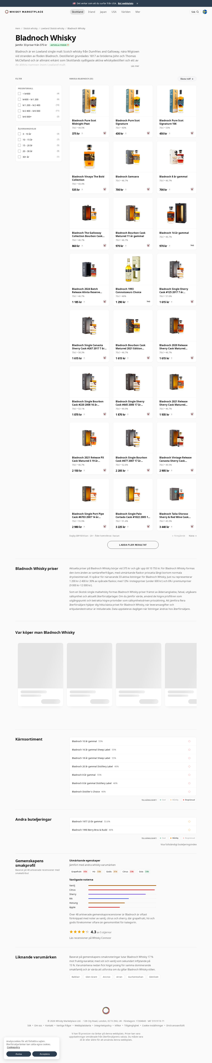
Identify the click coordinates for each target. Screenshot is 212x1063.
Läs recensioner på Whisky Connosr (90, 938)
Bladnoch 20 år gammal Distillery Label (92, 766)
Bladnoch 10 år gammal (84, 741)
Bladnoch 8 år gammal (84, 774)
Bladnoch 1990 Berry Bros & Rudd (89, 829)
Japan (103, 12)
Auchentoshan (135, 976)
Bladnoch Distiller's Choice (86, 791)
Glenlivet (153, 976)
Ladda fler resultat (133, 545)
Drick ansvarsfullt (175, 1025)
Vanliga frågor (63, 1025)
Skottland (77, 12)
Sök (29, 1025)
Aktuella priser (59, 45)
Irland (91, 12)
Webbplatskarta (83, 1025)
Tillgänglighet (131, 1025)
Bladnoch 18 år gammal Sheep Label (91, 758)
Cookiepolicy (13, 1047)
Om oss (38, 1025)
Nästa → (193, 535)
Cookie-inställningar (152, 1025)
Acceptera (45, 1054)
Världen (126, 12)
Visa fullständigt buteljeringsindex (179, 844)
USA (114, 12)
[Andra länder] (205, 12)
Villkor (118, 1025)
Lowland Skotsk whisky (52, 28)
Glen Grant (91, 976)
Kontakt (49, 1025)
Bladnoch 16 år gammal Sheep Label (91, 749)
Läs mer (135, 65)
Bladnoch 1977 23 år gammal (87, 821)
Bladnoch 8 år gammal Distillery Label (92, 783)
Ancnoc (107, 976)
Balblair (76, 976)
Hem (17, 28)
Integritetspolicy (102, 1025)
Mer (137, 12)
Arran (119, 976)
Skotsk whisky (30, 28)
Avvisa (19, 1054)
